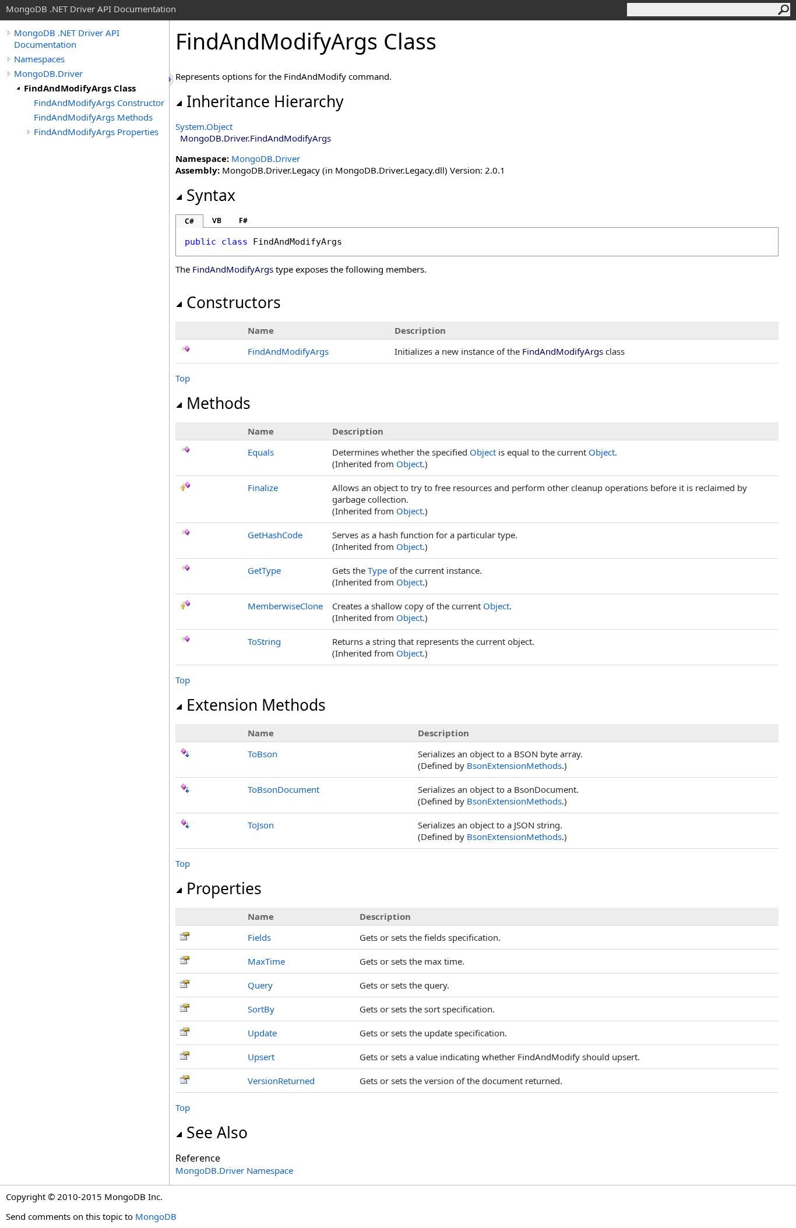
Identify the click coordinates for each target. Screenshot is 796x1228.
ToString (264, 641)
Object (483, 452)
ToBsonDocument (283, 789)
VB (216, 220)
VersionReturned (281, 1080)
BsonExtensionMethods (514, 765)
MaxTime (266, 961)
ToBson (262, 754)
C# (189, 221)
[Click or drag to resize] (172, 79)
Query (260, 985)
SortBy (261, 1009)
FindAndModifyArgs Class (80, 88)
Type (377, 570)
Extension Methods (256, 704)
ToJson (261, 825)
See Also (217, 1132)
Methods (218, 403)
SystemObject (204, 126)
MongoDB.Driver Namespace (234, 1170)
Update (262, 1033)
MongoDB (156, 1216)
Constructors (233, 302)
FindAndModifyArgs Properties (96, 131)
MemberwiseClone (285, 606)
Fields (259, 937)
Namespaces (39, 59)
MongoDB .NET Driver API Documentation (66, 38)
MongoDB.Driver (48, 73)
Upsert (261, 1057)
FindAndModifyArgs (288, 351)
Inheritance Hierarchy (265, 101)
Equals (261, 452)
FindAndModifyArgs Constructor (99, 102)
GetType (264, 570)
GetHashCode (275, 535)
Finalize (263, 487)
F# (243, 220)
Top (182, 378)
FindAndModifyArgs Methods (93, 117)
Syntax (210, 195)
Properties (224, 888)
